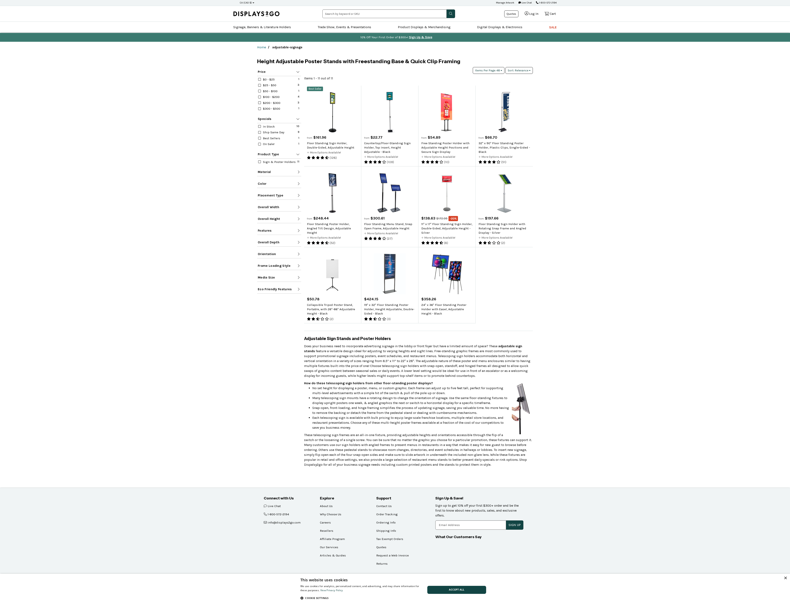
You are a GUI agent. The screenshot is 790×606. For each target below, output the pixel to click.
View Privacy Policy (331, 590)
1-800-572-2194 (547, 2)
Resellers (326, 531)
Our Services (329, 547)
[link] (256, 13)
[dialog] (395, 590)
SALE (553, 27)
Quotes (511, 14)
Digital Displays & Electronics (499, 27)
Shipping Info (386, 531)
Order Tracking (387, 514)
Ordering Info (386, 522)
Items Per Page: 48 (488, 70)
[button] (361, 598)
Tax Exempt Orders (389, 539)
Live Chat (526, 2)
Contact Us (384, 506)
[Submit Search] (450, 13)
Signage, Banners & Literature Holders (262, 27)
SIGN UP (515, 525)
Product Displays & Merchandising (424, 27)
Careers (325, 522)
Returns (382, 563)
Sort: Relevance (518, 70)
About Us (326, 506)
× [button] (785, 578)
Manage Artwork (505, 2)
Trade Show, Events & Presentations (344, 27)
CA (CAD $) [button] (246, 2)
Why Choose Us (330, 514)
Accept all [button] (456, 589)
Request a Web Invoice (392, 555)
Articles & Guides (333, 555)
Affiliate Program (332, 539)
